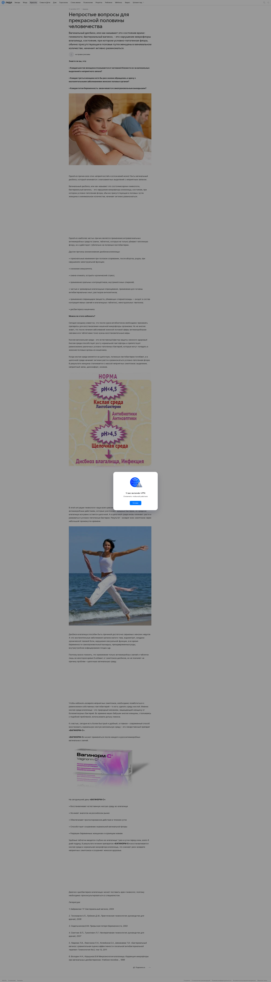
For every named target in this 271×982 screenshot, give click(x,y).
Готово (135, 503)
